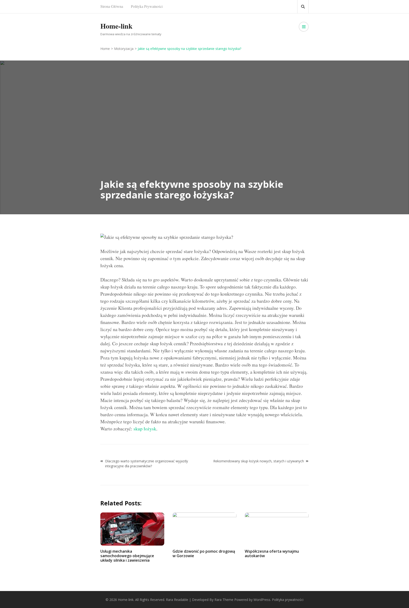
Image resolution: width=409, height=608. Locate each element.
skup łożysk (144, 428)
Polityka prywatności (147, 6)
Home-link (116, 26)
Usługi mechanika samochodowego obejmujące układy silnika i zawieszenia (127, 556)
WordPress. (262, 599)
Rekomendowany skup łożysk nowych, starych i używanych (258, 461)
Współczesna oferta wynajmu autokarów (272, 553)
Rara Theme (223, 599)
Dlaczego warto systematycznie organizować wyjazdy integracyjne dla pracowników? (146, 463)
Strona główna (111, 6)
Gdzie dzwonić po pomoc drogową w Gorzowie (204, 553)
